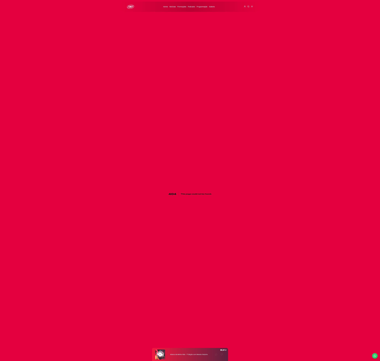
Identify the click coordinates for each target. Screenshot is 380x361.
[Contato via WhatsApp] (375, 356)
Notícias (172, 7)
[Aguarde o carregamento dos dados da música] (216, 354)
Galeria (212, 7)
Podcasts (191, 7)
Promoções (181, 7)
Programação (202, 7)
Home (165, 7)
